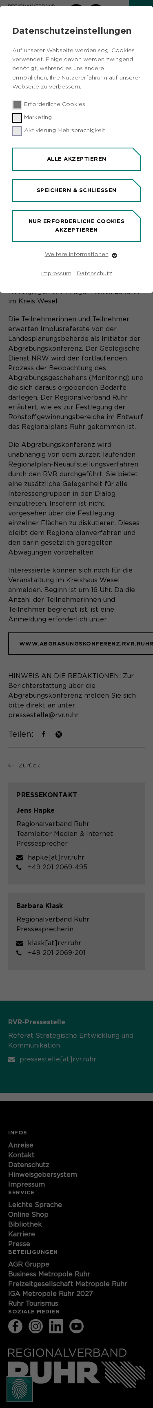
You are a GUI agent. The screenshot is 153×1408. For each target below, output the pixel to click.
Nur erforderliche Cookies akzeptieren (77, 225)
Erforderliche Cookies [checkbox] (54, 104)
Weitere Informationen (77, 254)
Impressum (56, 273)
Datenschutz (94, 273)
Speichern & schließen (77, 190)
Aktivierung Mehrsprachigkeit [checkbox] (64, 130)
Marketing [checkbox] (38, 117)
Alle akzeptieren (76, 159)
